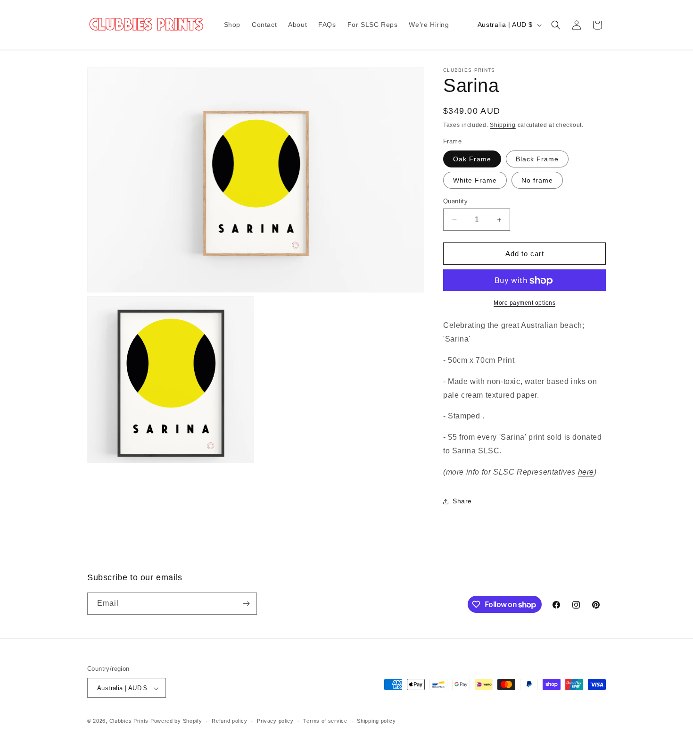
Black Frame (537, 159)
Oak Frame (472, 159)
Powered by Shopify (176, 721)
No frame (537, 180)
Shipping (503, 125)
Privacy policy (275, 721)
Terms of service (325, 721)
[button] (555, 25)
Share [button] (462, 501)
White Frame (475, 180)
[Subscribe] (246, 604)
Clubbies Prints (129, 721)
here (586, 472)
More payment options (524, 303)
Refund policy (229, 721)
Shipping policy (376, 721)
